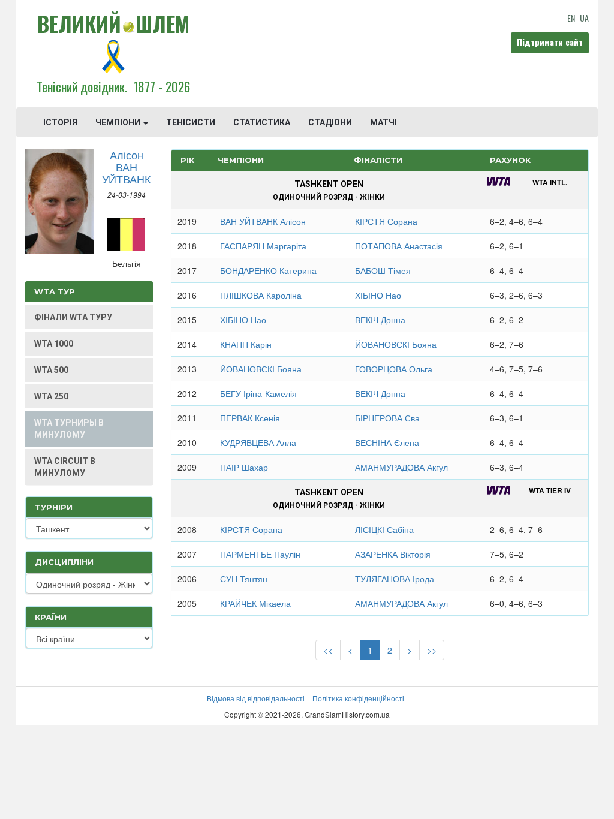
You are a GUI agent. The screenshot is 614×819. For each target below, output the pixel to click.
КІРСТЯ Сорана (386, 221)
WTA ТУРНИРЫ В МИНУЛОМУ (69, 428)
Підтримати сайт (550, 41)
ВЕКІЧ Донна (380, 320)
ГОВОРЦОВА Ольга (393, 369)
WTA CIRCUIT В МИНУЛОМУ (64, 467)
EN (571, 17)
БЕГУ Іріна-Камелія (258, 393)
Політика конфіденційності (358, 698)
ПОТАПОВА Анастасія (399, 246)
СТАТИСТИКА (261, 122)
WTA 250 (51, 396)
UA (584, 17)
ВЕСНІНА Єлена (387, 442)
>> (432, 650)
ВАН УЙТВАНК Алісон (263, 221)
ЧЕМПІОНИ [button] (118, 122)
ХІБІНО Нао (378, 295)
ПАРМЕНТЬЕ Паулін (260, 554)
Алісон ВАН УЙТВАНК (126, 166)
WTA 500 (51, 370)
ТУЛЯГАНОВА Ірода (394, 579)
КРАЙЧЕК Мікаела (255, 603)
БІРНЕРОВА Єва (387, 418)
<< (328, 650)
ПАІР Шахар (244, 467)
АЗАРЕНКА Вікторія (393, 554)
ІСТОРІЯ (60, 122)
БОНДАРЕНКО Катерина (268, 270)
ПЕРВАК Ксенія (250, 418)
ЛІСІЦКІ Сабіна (384, 529)
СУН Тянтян (243, 579)
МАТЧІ (383, 122)
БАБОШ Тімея (383, 270)
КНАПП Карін (246, 344)
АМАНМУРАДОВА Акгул (401, 467)
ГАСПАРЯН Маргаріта (263, 246)
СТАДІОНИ (330, 122)
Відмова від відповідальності (256, 698)
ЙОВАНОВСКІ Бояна (396, 344)
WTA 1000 (53, 343)
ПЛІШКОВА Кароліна (261, 295)
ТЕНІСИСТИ (190, 122)
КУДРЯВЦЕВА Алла (258, 442)
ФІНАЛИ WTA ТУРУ (73, 317)
